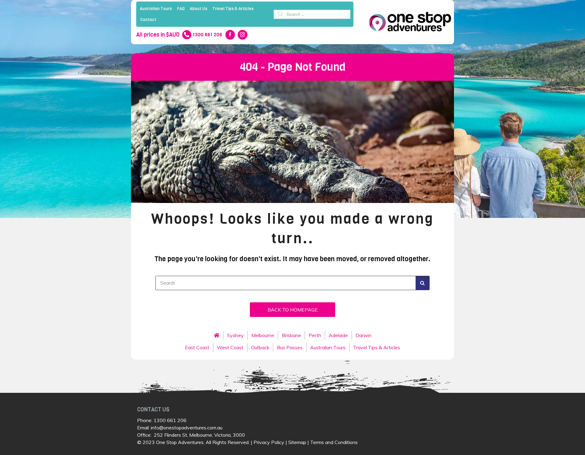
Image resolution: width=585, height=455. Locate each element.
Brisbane (291, 335)
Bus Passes (290, 347)
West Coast (230, 347)
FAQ (181, 8)
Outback (260, 347)
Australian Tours (156, 8)
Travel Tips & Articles (233, 8)
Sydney (235, 335)
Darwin (363, 335)
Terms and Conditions (334, 442)
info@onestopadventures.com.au (186, 428)
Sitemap (297, 442)
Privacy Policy (269, 442)
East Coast (197, 347)
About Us (198, 8)
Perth (315, 335)
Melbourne (262, 335)
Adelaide (338, 335)
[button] (292, 309)
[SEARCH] (422, 283)
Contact (148, 19)
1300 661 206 (170, 420)
